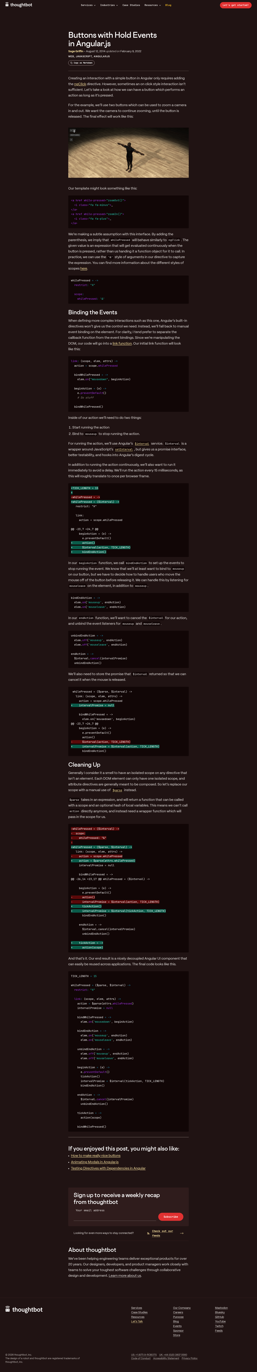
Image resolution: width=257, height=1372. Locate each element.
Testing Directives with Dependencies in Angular (108, 1168)
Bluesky (220, 1312)
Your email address (90, 1210)
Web (71, 56)
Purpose (178, 1317)
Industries (107, 5)
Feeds (219, 1331)
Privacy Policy (190, 1358)
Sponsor (178, 1331)
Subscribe (171, 1216)
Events (177, 1326)
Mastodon (221, 1308)
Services (87, 5)
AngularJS (102, 56)
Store (176, 1335)
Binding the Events (92, 312)
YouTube (220, 1321)
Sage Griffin (75, 51)
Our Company (182, 1308)
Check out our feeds (162, 1233)
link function (122, 343)
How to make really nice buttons (95, 1155)
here (83, 268)
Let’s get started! (236, 5)
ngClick (80, 84)
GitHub (219, 1317)
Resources (151, 5)
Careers (178, 1312)
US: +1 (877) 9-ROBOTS (144, 1355)
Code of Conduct (141, 1358)
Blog (168, 5)
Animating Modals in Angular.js (95, 1162)
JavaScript (84, 56)
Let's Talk (137, 1321)
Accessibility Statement (166, 1358)
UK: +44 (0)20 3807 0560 (173, 1355)
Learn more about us (125, 1275)
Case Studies (131, 5)
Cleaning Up (84, 764)
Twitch (219, 1326)
